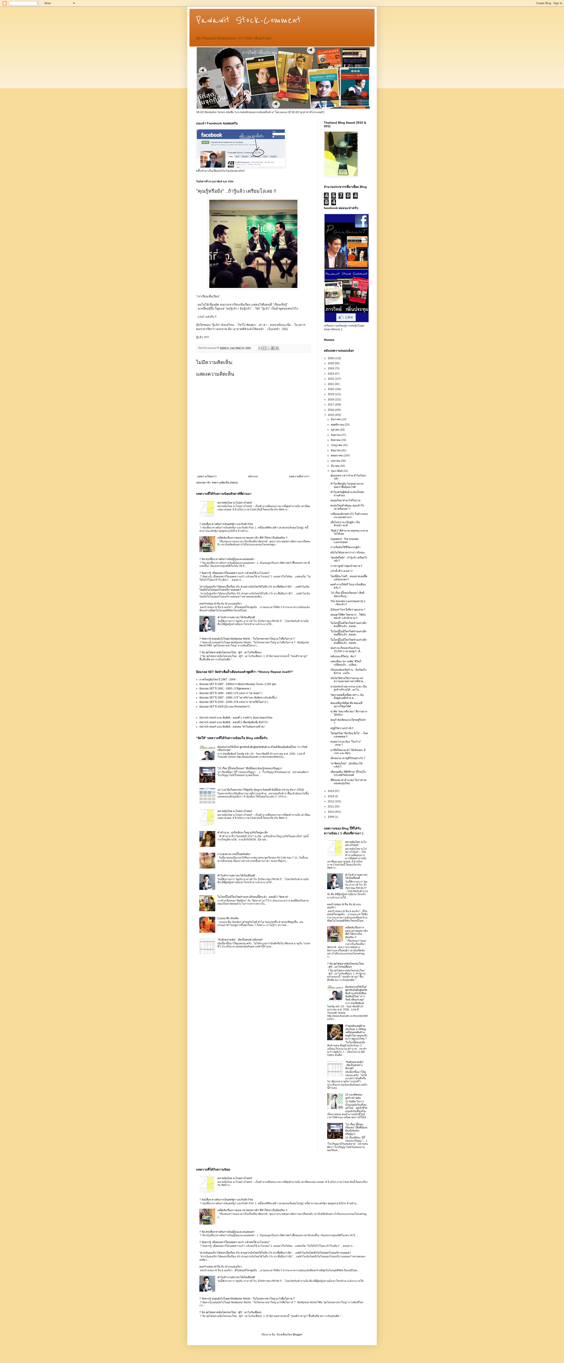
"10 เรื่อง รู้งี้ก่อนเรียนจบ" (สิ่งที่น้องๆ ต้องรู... (347, 594)
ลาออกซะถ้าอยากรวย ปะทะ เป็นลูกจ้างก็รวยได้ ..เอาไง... (348, 688)
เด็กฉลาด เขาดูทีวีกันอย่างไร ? (347, 758)
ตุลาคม (335, 429)
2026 (331, 358)
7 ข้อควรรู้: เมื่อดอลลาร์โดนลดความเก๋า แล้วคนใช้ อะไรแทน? (234, 573)
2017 (331, 404)
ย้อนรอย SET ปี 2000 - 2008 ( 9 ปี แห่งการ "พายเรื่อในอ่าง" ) (233, 702)
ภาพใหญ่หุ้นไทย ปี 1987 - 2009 (217, 679)
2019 (331, 394)
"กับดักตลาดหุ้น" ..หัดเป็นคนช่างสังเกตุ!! (239, 939)
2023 (331, 373)
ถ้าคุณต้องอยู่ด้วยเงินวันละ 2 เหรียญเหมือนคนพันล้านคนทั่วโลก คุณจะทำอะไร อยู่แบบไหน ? (356, 1032)
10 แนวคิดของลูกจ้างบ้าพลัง (353, 1096)
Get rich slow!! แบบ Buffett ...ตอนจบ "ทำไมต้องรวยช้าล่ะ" (232, 726)
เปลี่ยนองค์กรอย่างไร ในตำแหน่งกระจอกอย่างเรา (349, 515)
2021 (331, 384)
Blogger (297, 1334)
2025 (331, 363)
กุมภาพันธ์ (337, 470)
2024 (331, 368)
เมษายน (336, 460)
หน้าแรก (253, 476)
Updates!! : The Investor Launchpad (344, 541)
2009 (331, 816)
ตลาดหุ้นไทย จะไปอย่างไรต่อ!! (234, 502)
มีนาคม (335, 465)
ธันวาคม (336, 419)
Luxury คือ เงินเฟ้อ (228, 918)
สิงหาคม (336, 440)
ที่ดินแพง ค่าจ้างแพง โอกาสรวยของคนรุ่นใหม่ (348, 782)
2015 (331, 414)
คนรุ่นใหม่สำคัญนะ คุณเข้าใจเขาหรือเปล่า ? (347, 507)
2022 (331, 378)
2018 (331, 399)
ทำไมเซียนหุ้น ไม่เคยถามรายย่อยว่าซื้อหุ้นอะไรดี (347, 485)
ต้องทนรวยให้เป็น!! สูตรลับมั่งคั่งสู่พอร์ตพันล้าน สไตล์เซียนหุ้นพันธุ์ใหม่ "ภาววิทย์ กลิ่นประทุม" (356, 993)
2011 (331, 806)
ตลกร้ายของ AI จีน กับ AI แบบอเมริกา (220, 603)
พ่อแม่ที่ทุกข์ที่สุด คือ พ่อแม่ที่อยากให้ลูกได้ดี (346, 705)
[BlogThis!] (264, 348)
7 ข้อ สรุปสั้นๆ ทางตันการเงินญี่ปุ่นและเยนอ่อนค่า (227, 559)
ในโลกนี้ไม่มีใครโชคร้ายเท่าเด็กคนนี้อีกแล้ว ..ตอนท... (348, 625)
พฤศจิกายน (338, 424)
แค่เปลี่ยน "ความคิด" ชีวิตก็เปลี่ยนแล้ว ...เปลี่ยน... (345, 663)
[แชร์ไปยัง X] (269, 348)
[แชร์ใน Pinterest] (277, 348)
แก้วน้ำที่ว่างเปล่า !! (341, 571)
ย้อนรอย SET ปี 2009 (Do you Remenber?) (224, 706)
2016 (331, 409)
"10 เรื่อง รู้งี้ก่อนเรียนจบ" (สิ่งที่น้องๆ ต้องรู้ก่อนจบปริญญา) (249, 768)
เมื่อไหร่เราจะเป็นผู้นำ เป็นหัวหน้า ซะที (345, 524)
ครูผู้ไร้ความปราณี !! (341, 728)
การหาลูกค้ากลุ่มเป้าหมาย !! (346, 566)
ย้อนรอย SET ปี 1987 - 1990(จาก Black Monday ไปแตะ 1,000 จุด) (237, 684)
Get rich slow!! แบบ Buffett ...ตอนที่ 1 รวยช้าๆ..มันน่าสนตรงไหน (235, 717)
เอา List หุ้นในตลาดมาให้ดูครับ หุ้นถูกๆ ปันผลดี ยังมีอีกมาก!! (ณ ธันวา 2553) (260, 789)
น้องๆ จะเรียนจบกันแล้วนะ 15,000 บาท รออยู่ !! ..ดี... (346, 649)
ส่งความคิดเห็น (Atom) (225, 482)
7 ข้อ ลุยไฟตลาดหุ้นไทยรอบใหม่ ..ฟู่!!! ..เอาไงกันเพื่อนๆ (230, 652)
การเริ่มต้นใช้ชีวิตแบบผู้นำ (345, 547)
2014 (331, 791)
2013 (331, 796)
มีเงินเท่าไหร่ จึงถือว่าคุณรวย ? (347, 609)
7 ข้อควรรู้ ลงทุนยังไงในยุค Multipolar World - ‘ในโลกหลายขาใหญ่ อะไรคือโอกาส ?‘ (247, 638)
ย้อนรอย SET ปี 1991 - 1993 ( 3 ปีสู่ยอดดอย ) (225, 688)
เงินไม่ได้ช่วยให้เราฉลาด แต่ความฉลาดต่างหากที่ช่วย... (347, 680)
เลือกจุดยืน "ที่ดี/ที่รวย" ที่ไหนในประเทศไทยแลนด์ (348, 773)
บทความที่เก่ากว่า (299, 476)
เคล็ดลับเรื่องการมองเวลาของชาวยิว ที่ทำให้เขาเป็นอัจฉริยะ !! (252, 537)
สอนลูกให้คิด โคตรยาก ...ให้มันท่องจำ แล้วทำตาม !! (348, 616)
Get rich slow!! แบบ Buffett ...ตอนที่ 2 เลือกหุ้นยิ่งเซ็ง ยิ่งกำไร (233, 722)
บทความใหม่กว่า (207, 476)
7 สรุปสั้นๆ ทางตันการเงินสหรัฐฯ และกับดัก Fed (226, 524)
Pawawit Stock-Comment (248, 20)
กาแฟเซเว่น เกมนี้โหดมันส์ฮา (234, 854)
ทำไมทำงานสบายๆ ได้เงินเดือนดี (236, 617)
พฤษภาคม (337, 455)
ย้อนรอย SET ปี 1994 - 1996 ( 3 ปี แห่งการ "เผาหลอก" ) (230, 693)
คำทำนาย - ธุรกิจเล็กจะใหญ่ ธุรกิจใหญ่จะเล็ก (242, 832)
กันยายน (336, 435)
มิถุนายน (336, 450)
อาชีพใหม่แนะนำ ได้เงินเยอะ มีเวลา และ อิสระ (347, 752)
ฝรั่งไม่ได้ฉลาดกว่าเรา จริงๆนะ (347, 552)
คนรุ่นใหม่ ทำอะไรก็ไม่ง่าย (345, 500)
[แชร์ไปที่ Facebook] (273, 348)
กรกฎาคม (337, 445)
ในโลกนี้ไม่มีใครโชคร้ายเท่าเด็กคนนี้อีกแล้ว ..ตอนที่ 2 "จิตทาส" (252, 896)
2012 (331, 801)
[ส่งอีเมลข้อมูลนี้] (260, 348)
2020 (331, 389)
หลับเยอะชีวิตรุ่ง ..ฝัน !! (343, 656)
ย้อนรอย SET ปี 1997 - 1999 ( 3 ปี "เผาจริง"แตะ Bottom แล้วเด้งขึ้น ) (238, 697)
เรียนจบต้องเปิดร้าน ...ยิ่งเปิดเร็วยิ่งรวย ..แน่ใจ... (348, 671)
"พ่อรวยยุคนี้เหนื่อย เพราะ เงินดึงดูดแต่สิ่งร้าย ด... (347, 696)
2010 (331, 811)
